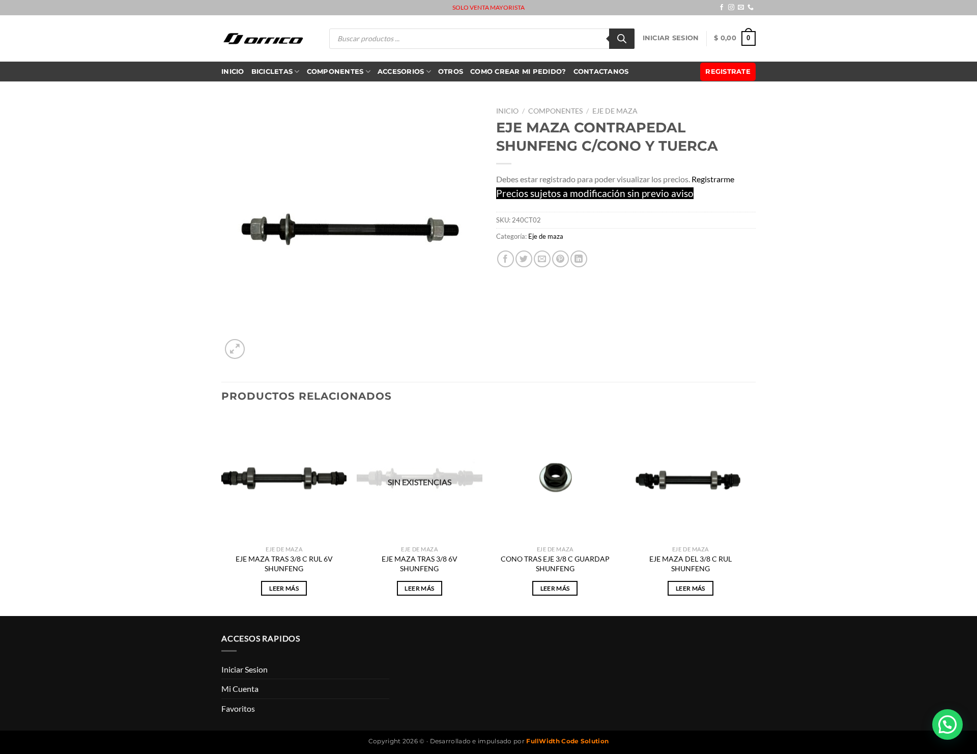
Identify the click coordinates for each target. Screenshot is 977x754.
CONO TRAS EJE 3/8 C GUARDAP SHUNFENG (555, 563)
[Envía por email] (542, 258)
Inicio (232, 71)
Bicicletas (272, 71)
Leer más (284, 588)
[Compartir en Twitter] (523, 258)
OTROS (450, 71)
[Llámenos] (751, 7)
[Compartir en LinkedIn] (578, 258)
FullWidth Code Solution (567, 741)
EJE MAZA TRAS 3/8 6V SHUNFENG (419, 563)
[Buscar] (622, 39)
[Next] (752, 514)
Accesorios (401, 71)
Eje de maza (615, 111)
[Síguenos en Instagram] (731, 7)
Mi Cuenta (239, 688)
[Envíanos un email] (741, 7)
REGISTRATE (728, 71)
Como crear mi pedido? (518, 71)
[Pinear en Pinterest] (560, 258)
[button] (947, 724)
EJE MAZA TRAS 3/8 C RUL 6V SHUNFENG (284, 563)
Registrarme (713, 179)
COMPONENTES (335, 71)
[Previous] (221, 514)
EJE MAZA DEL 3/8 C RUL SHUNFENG (690, 563)
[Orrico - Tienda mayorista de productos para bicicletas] (263, 38)
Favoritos (238, 708)
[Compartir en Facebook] (505, 258)
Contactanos (601, 71)
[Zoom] (235, 349)
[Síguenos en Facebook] (722, 7)
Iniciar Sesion (671, 38)
